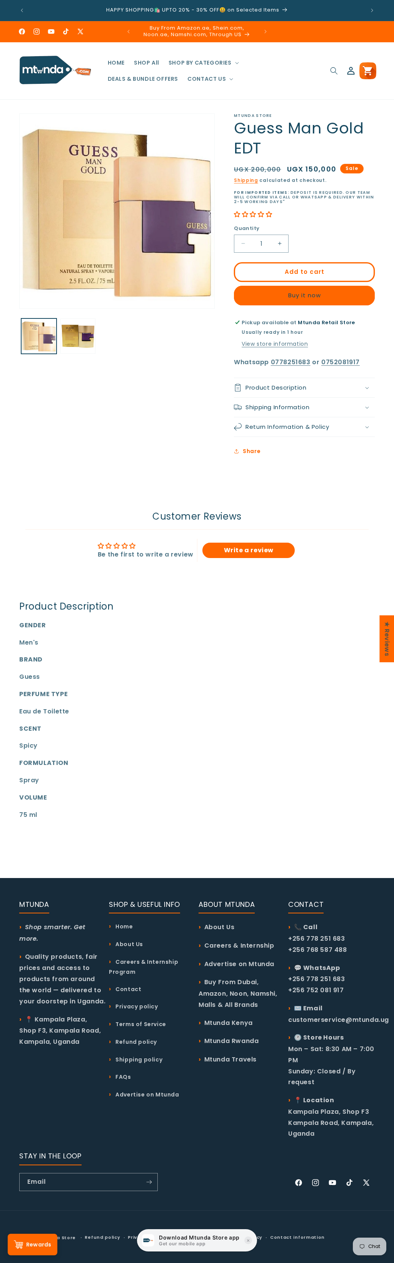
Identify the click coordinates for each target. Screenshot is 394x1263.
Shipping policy (138, 1059)
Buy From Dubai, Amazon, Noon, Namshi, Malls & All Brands (238, 993)
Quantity (246, 228)
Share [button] (251, 451)
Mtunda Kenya (228, 1022)
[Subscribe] (148, 1182)
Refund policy (135, 1042)
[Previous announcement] (21, 10)
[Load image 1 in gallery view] (39, 336)
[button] (203, 63)
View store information (275, 344)
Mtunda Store (58, 1238)
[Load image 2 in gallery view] (78, 336)
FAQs (122, 1077)
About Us (128, 944)
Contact (127, 989)
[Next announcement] (372, 10)
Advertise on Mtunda (146, 1094)
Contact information (297, 1237)
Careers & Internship (239, 945)
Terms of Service (140, 1024)
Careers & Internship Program (143, 967)
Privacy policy (136, 1006)
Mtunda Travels (230, 1059)
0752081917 (340, 362)
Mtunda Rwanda (231, 1040)
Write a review (249, 550)
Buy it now (304, 295)
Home (123, 926)
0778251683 (291, 362)
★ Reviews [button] (386, 639)
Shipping (246, 180)
